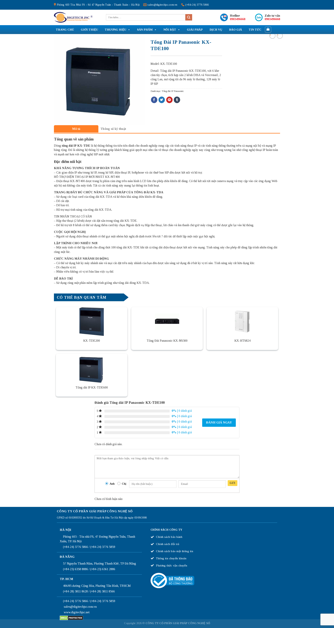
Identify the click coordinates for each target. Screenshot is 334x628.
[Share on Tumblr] (177, 100)
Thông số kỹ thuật (113, 128)
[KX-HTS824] (242, 321)
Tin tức (255, 29)
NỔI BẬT (170, 29)
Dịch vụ (216, 29)
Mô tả (76, 128)
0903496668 (237, 19)
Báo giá (235, 29)
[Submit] (188, 17)
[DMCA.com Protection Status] (71, 617)
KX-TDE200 (91, 340)
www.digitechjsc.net (76, 612)
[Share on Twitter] (161, 100)
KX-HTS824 (242, 340)
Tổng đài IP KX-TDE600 (92, 387)
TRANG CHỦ (65, 29)
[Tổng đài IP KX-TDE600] (91, 368)
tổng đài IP (69, 145)
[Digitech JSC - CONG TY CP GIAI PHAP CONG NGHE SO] (73, 17)
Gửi (232, 483)
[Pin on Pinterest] (169, 100)
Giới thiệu (89, 29)
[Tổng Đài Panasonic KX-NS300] (167, 321)
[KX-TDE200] (91, 321)
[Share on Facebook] (154, 100)
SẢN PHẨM (145, 29)
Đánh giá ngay (219, 422)
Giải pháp (195, 29)
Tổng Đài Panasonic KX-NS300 (167, 340)
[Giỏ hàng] (268, 30)
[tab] (76, 128)
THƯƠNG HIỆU (115, 29)
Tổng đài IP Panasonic (173, 91)
